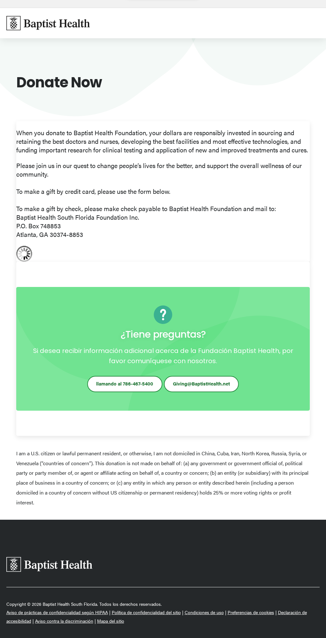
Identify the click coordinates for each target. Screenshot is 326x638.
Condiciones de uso (204, 612)
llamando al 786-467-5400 (124, 383)
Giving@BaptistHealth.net (201, 383)
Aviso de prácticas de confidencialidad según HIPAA (57, 612)
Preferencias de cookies (251, 612)
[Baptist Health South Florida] (48, 23)
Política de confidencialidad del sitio (146, 612)
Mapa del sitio (110, 621)
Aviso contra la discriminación (64, 621)
